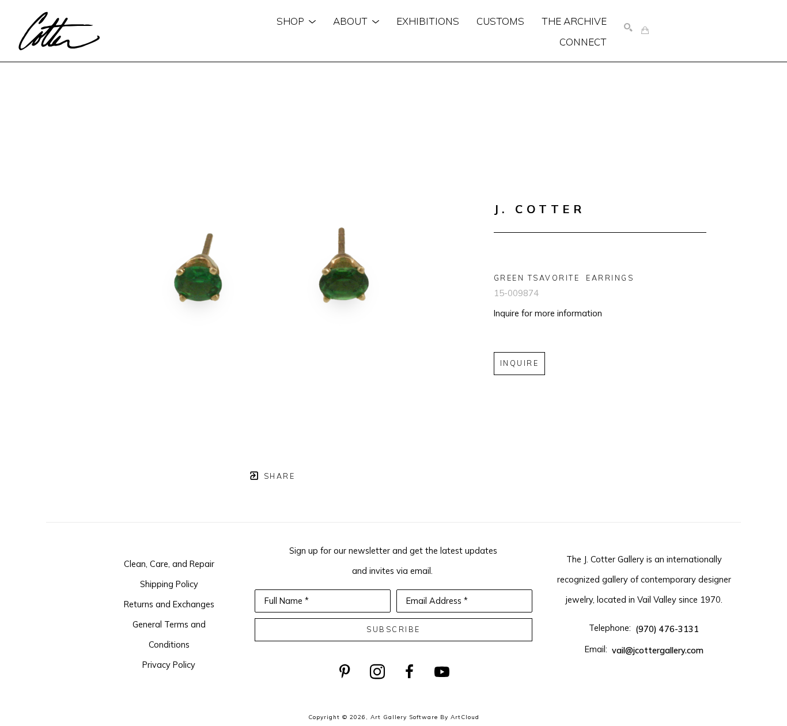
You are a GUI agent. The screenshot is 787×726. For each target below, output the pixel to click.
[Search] (628, 28)
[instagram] (377, 671)
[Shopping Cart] (645, 31)
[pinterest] (345, 671)
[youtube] (441, 671)
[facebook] (409, 671)
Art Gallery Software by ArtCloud (424, 717)
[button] (296, 20)
